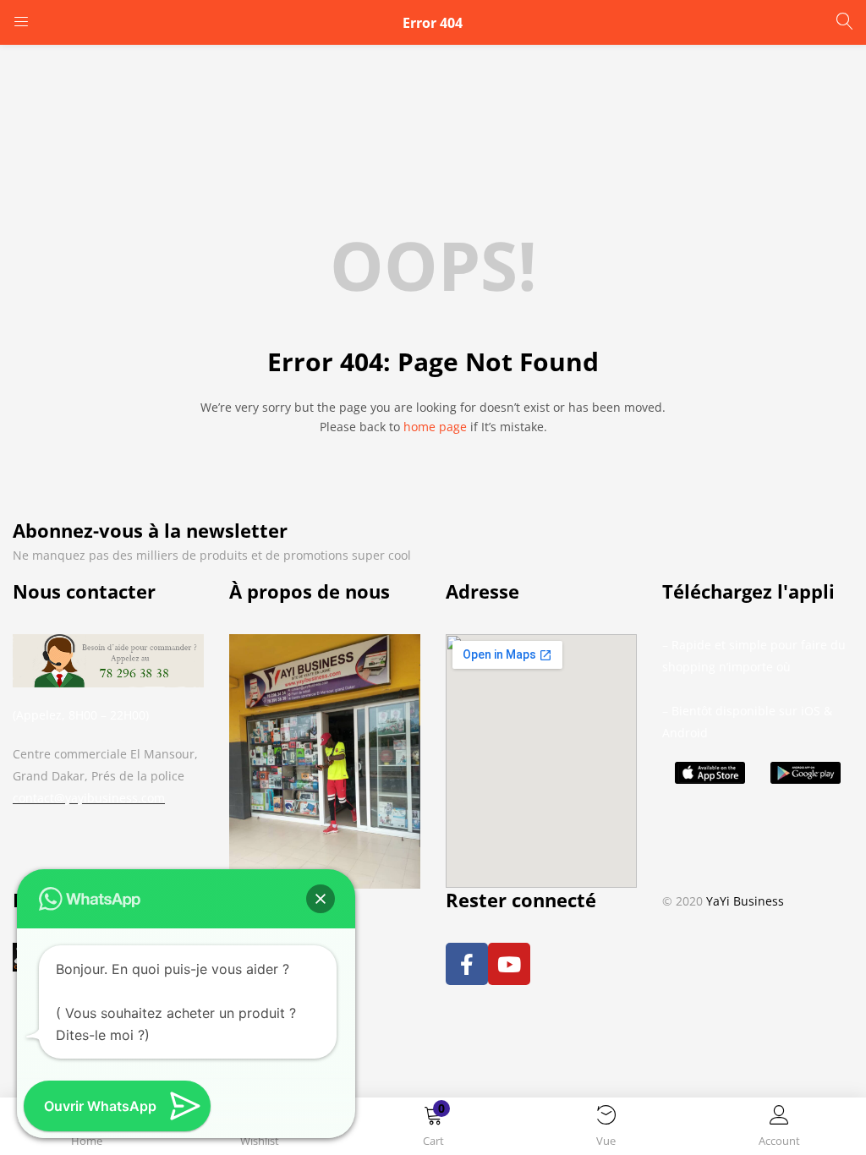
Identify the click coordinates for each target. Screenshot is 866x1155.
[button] (433, 1129)
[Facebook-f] (467, 964)
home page (435, 427)
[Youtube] (509, 964)
